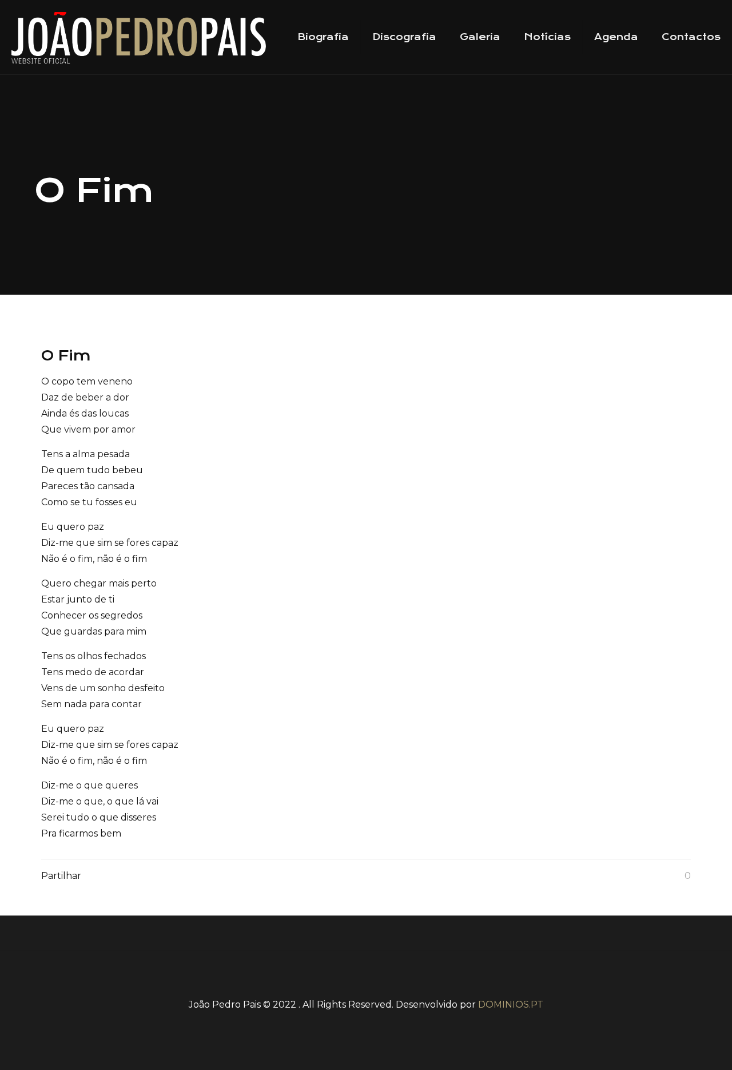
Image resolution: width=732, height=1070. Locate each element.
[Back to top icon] (366, 974)
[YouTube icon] (375, 1025)
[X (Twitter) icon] (357, 1025)
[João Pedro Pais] (138, 37)
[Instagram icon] (392, 1025)
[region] (366, 594)
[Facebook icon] (339, 1025)
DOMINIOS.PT (510, 1004)
